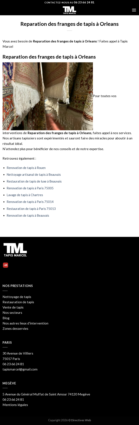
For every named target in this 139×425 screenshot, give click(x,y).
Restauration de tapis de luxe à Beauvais (34, 181)
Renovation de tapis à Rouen (26, 168)
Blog (6, 318)
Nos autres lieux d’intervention (25, 323)
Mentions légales (15, 405)
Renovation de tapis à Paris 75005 (30, 188)
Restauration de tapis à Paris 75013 (31, 209)
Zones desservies (15, 328)
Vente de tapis (13, 307)
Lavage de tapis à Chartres (25, 195)
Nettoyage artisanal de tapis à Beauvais (34, 174)
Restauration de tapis (18, 302)
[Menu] (134, 10)
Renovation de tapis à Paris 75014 (30, 202)
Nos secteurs (12, 312)
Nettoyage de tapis (17, 297)
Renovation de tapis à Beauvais (28, 215)
